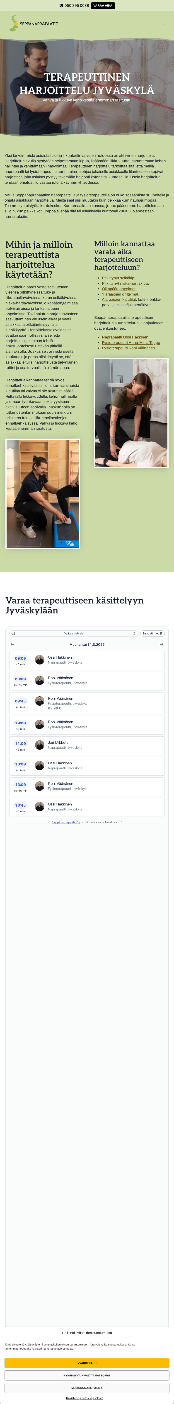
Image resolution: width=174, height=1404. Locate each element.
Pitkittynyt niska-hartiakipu (125, 283)
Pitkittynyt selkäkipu (119, 278)
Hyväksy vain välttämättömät (87, 1375)
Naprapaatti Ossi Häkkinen (125, 337)
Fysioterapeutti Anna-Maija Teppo (131, 342)
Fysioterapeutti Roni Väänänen (128, 348)
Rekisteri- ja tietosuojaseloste (84, 1398)
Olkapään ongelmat (118, 289)
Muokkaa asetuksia (87, 1388)
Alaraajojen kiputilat (119, 299)
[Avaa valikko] (164, 23)
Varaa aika (102, 5)
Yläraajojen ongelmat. (120, 294)
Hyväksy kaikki (87, 1363)
